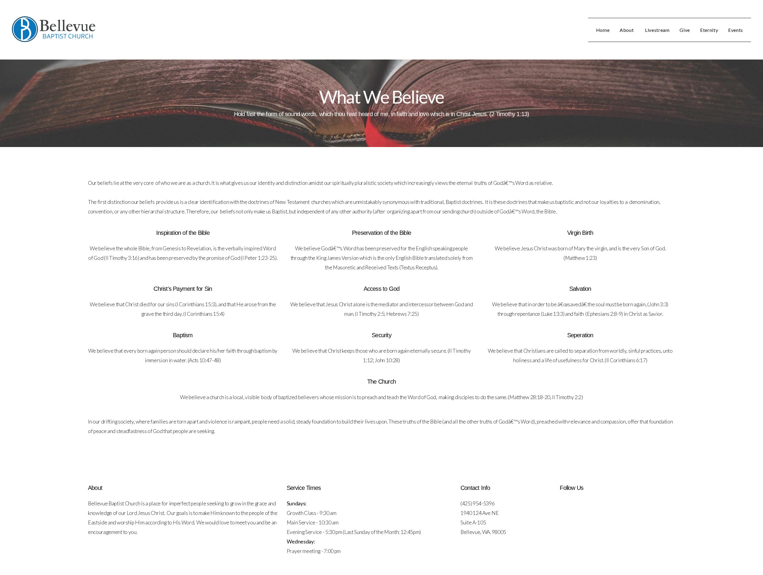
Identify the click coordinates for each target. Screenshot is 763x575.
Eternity (709, 30)
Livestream (657, 30)
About (627, 30)
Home (603, 30)
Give (685, 30)
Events (735, 30)
